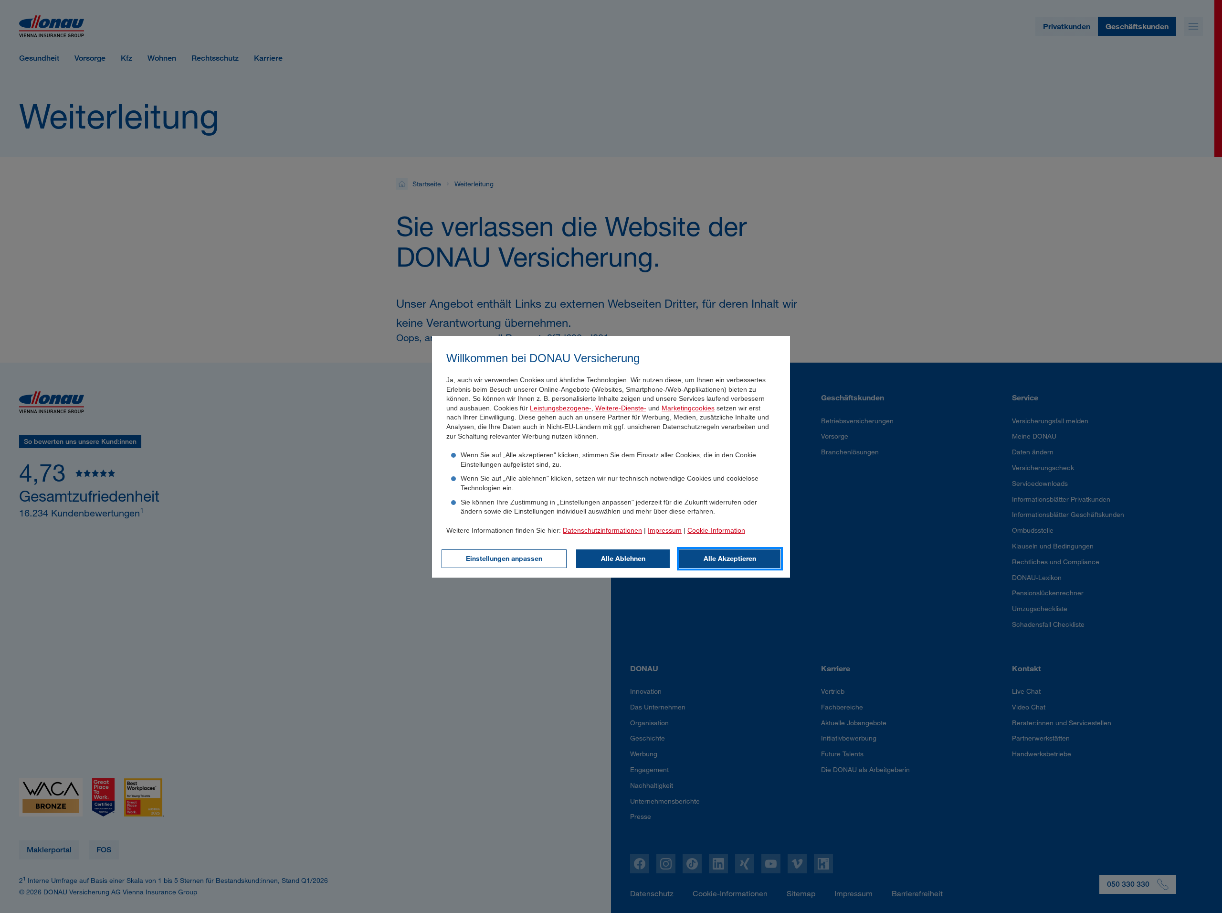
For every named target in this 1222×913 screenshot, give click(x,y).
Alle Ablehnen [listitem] (623, 558)
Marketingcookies (688, 408)
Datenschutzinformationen (602, 530)
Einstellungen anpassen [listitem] (504, 558)
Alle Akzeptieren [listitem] (730, 558)
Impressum (665, 530)
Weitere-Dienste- (620, 408)
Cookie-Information (716, 530)
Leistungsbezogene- (560, 408)
